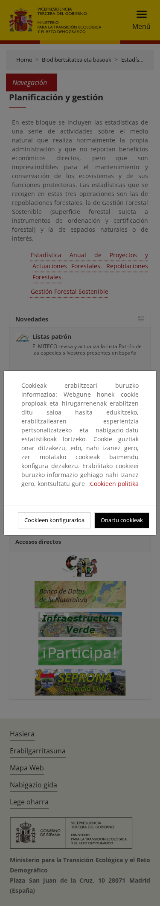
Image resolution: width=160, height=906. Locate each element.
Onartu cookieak (122, 520)
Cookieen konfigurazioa (54, 520)
